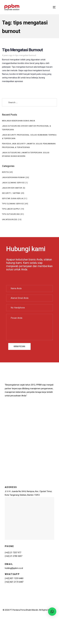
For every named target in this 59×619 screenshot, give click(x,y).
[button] (52, 611)
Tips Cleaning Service (13, 204)
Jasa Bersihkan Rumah (13, 177)
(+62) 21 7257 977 (13, 552)
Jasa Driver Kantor (12, 188)
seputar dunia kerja (12, 198)
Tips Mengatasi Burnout (29, 66)
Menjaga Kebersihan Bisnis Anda (18, 121)
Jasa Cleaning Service (13, 183)
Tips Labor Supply (11, 209)
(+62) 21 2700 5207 (13, 556)
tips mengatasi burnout (25, 55)
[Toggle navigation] (47, 7)
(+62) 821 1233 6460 (14, 578)
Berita (5, 172)
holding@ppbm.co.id (14, 568)
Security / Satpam (11, 193)
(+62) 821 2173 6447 (14, 582)
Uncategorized (9, 219)
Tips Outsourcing (11, 214)
